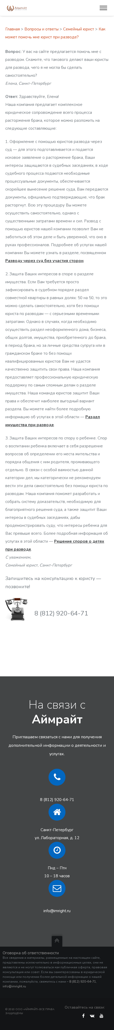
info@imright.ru (57, 911)
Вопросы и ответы (41, 29)
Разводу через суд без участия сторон (44, 260)
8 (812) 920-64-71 (57, 799)
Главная (12, 29)
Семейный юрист (78, 29)
